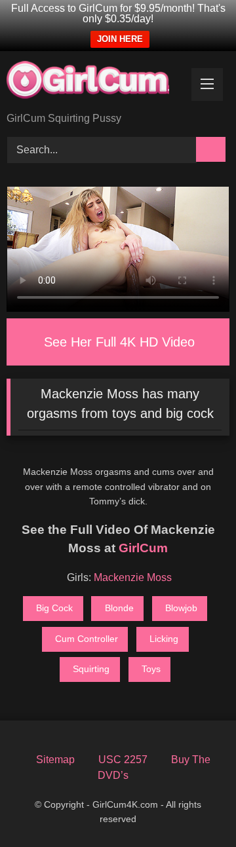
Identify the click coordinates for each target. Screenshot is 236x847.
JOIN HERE (120, 39)
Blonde (119, 608)
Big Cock (54, 608)
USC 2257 (123, 759)
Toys (151, 669)
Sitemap (55, 759)
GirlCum (143, 548)
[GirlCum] (97, 82)
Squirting (91, 669)
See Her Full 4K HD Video (119, 342)
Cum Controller (86, 638)
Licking (163, 638)
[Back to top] (200, 816)
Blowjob (181, 608)
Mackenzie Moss (133, 577)
